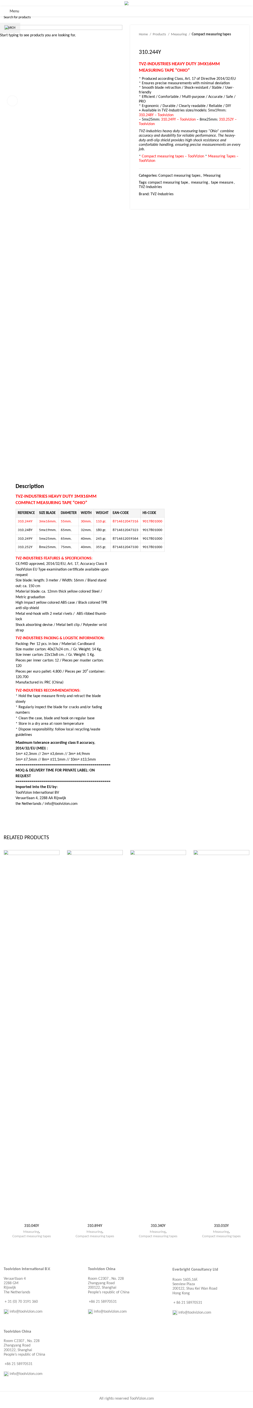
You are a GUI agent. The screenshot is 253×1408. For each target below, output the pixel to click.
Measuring (31, 1232)
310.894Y (94, 1226)
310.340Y (158, 1226)
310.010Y (221, 1226)
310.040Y (31, 1226)
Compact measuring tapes (31, 1236)
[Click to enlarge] (12, 101)
